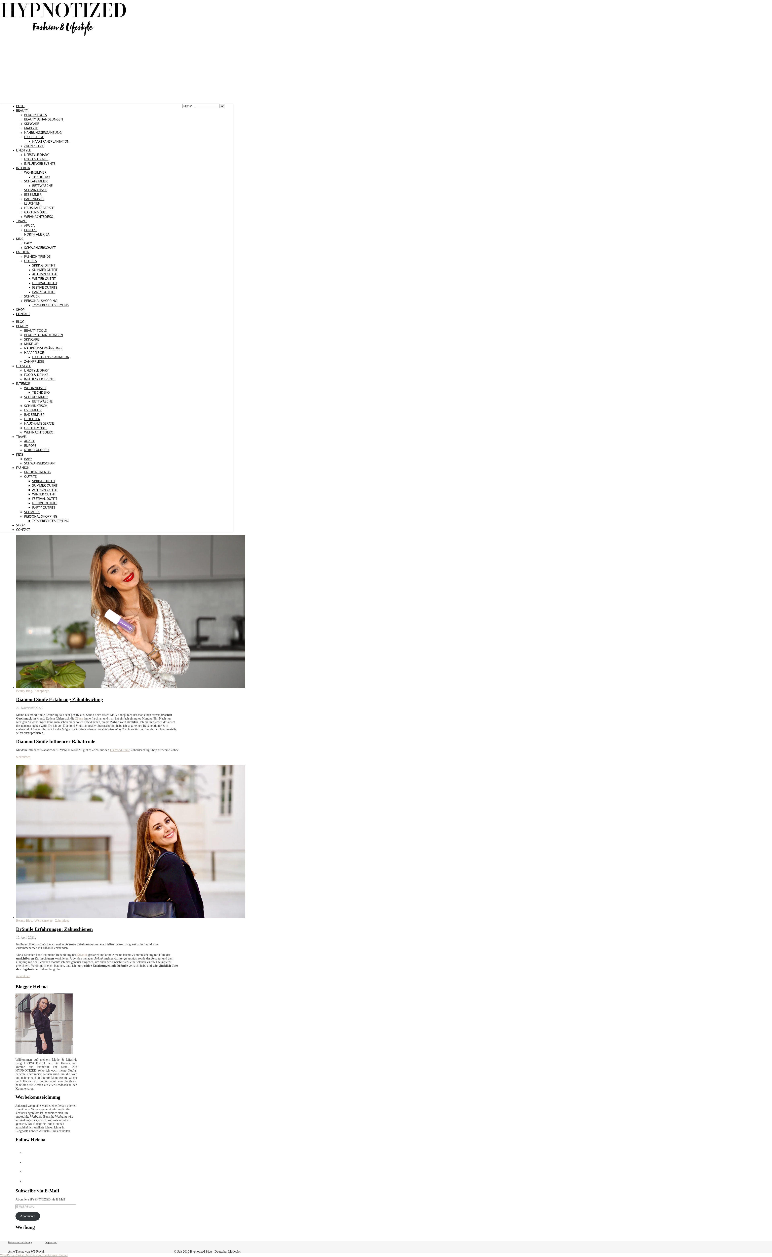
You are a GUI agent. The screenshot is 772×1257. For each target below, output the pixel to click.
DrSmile (82, 954)
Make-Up (31, 128)
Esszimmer (33, 194)
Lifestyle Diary (36, 154)
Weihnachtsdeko (38, 216)
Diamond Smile (120, 750)
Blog (20, 106)
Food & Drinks (36, 159)
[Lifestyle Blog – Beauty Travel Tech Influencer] (64, 36)
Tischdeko (41, 177)
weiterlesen (23, 757)
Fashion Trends (37, 256)
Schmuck (32, 296)
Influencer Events (39, 163)
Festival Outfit (44, 283)
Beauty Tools (35, 115)
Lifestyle (23, 150)
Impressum (51, 1242)
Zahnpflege (34, 146)
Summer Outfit (44, 270)
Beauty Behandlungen (43, 119)
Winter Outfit (44, 278)
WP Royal (37, 1251)
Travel (21, 221)
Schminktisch (35, 190)
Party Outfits (43, 292)
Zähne (79, 718)
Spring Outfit (43, 265)
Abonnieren (27, 1216)
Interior (23, 168)
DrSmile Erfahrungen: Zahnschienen (54, 929)
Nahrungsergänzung (43, 132)
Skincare (31, 123)
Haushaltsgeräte (39, 208)
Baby (28, 243)
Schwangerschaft (40, 247)
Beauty (22, 110)
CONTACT (23, 314)
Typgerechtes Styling (50, 305)
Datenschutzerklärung (20, 1242)
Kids (19, 239)
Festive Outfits (44, 287)
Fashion (23, 252)
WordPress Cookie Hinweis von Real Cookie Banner (34, 1255)
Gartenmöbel (35, 212)
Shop (20, 309)
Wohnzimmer (35, 172)
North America (36, 234)
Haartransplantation (50, 141)
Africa (29, 225)
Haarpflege (34, 137)
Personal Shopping (40, 301)
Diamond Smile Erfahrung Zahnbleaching (59, 699)
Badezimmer (34, 199)
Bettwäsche (42, 185)
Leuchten (32, 203)
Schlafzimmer (36, 181)
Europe (30, 230)
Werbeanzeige (43, 920)
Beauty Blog (24, 691)
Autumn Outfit (45, 274)
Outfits (30, 261)
